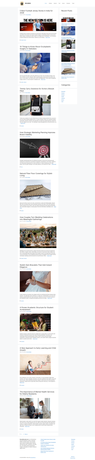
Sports (63, 3)
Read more (48, 37)
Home (46, 3)
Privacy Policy (72, 458)
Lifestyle (50, 3)
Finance (62, 93)
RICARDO (28, 3)
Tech (59, 3)
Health (22, 82)
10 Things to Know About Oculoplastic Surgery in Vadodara (35, 48)
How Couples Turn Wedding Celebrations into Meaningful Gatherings (36, 218)
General (55, 3)
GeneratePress (33, 457)
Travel (73, 3)
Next (26, 434)
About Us (72, 456)
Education (68, 3)
